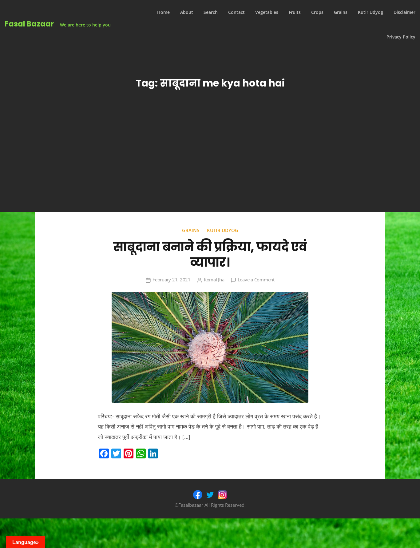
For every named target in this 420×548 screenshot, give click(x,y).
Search (211, 12)
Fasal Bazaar (29, 24)
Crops (317, 12)
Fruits (295, 12)
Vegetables (266, 12)
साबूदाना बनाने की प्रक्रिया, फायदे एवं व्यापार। (210, 254)
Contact (236, 12)
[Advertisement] (210, 166)
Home (163, 12)
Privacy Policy (400, 37)
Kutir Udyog (370, 12)
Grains (340, 12)
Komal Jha (214, 279)
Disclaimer (404, 12)
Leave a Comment (256, 279)
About (186, 12)
